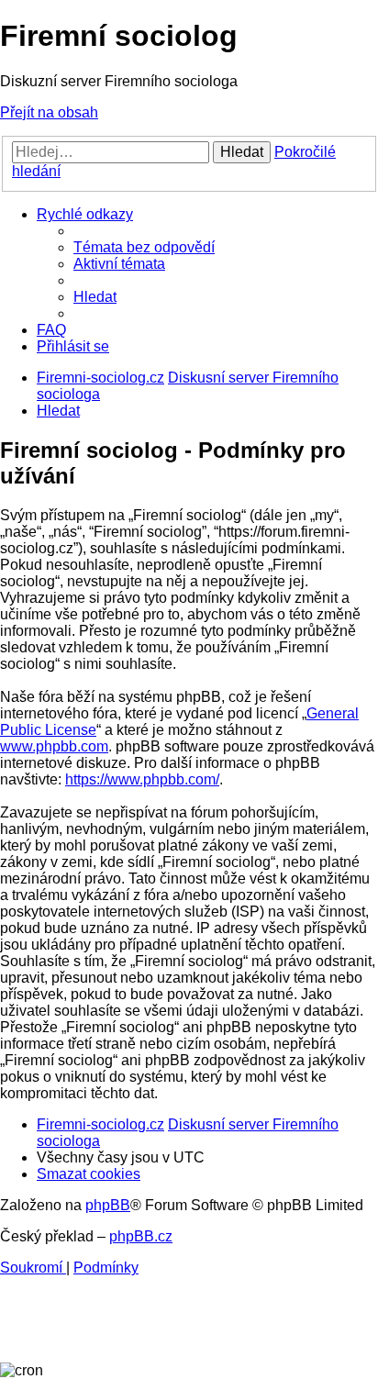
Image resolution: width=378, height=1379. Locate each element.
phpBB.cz (140, 1236)
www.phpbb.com (54, 746)
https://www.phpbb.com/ (142, 779)
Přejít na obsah (49, 112)
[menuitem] (144, 247)
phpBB (107, 1205)
